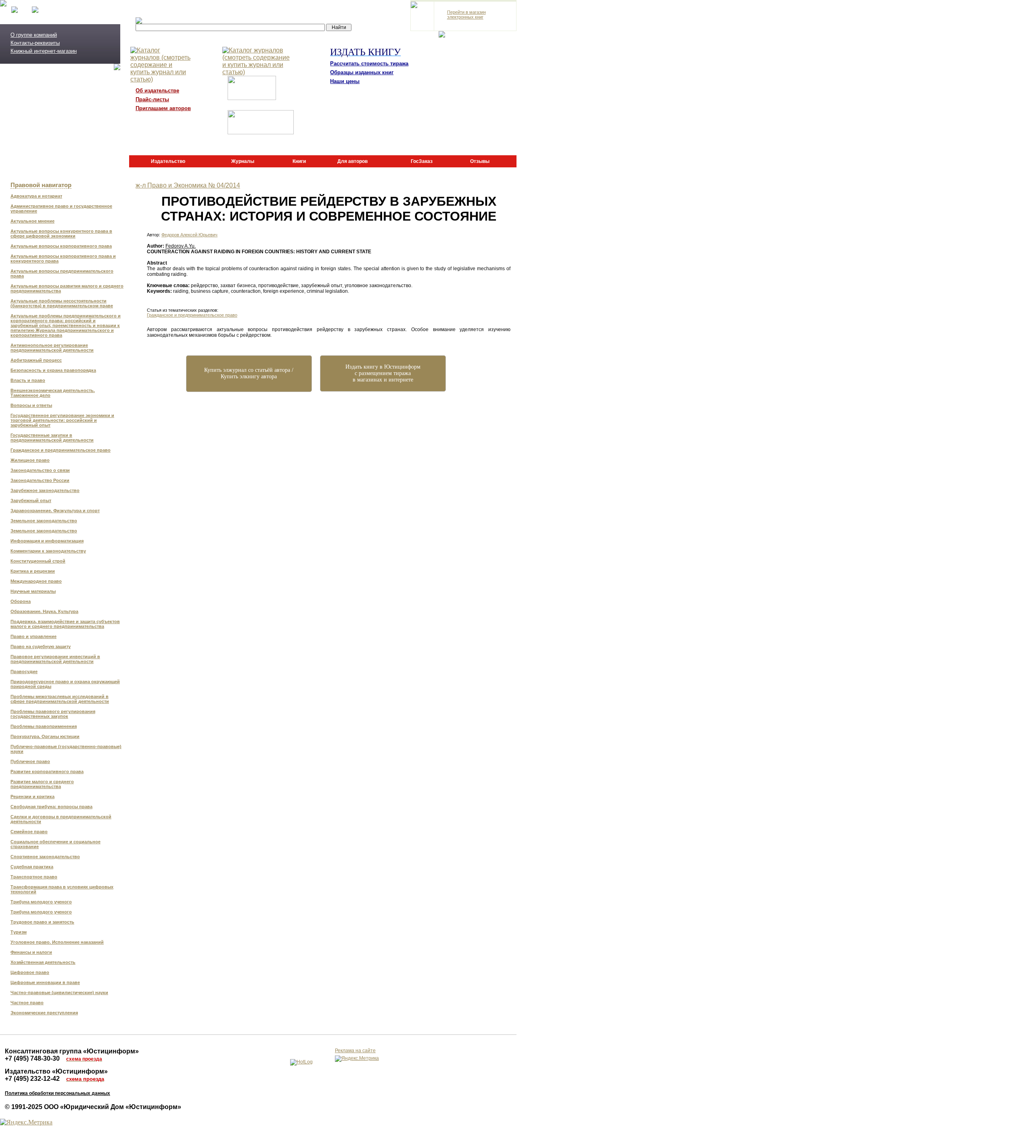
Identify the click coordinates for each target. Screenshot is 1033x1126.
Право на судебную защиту (40, 646)
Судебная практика (31, 866)
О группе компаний (33, 35)
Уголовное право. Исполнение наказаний (57, 942)
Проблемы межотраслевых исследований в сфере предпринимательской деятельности (59, 699)
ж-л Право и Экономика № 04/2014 (188, 185)
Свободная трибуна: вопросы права (51, 806)
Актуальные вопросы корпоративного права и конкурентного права (63, 258)
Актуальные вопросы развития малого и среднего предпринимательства (66, 288)
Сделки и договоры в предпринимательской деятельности (60, 819)
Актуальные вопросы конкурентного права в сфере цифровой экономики (61, 233)
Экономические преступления (44, 1012)
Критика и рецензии (32, 571)
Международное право (36, 581)
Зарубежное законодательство (44, 490)
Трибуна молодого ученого (41, 901)
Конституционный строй (37, 561)
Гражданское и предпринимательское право (60, 450)
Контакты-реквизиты (35, 43)
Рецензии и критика (32, 796)
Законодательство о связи (40, 470)
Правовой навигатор (40, 185)
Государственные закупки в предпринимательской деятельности (52, 437)
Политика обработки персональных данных (57, 1093)
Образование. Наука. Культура (44, 611)
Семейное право (29, 831)
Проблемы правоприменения (43, 726)
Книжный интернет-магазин (43, 51)
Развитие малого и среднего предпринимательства (42, 784)
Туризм (18, 932)
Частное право (27, 1002)
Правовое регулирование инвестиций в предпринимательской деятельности (55, 659)
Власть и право (27, 380)
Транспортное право (33, 876)
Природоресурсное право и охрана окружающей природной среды (65, 684)
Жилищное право (30, 460)
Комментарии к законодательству (48, 550)
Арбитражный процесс (36, 360)
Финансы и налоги (31, 952)
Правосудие (24, 671)
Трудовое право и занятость (42, 922)
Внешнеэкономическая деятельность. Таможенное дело (52, 393)
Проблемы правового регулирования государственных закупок (52, 714)
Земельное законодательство (43, 520)
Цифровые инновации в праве (45, 982)
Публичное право (30, 761)
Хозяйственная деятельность (42, 962)
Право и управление (33, 636)
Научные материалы (33, 591)
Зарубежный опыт (30, 500)
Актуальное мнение (32, 221)
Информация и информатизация (47, 540)
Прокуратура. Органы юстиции (44, 736)
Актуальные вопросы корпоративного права (61, 246)
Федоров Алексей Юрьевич (189, 234)
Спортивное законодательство (45, 856)
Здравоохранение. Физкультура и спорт (55, 510)
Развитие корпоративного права (47, 771)
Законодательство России (39, 480)
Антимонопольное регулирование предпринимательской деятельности (52, 347)
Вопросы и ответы (31, 405)
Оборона (20, 601)
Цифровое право (29, 972)
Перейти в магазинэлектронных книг (466, 14)
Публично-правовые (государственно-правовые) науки (65, 749)
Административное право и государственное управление (61, 208)
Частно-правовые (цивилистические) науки (59, 992)
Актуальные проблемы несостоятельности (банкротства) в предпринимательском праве (61, 303)
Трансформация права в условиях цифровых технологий (61, 889)
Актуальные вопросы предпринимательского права (61, 273)
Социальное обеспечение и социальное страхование (55, 844)
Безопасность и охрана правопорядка (53, 370)
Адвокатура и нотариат (36, 196)
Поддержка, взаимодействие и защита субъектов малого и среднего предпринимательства (65, 624)
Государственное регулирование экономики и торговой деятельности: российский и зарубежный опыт (62, 420)
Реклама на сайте (355, 1050)
